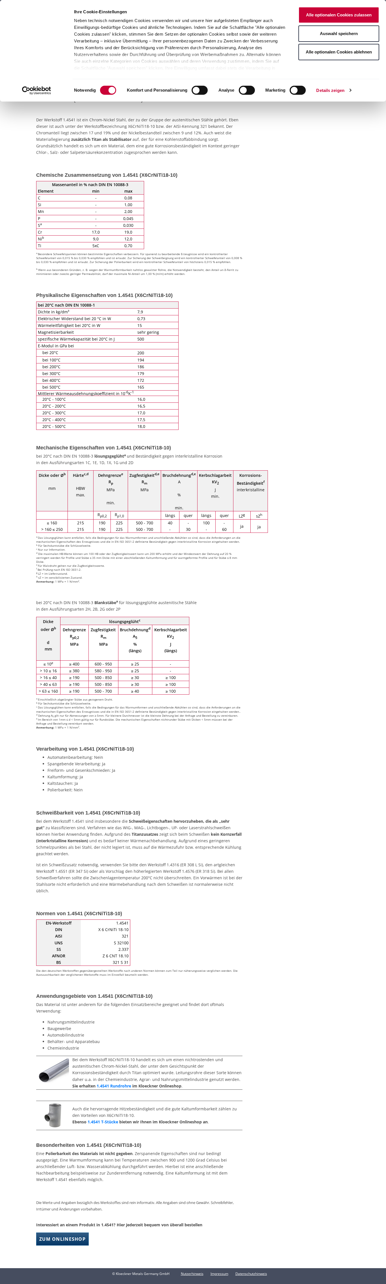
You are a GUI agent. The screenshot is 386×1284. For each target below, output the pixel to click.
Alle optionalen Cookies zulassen (339, 14)
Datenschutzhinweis (251, 1273)
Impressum (219, 1273)
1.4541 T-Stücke (103, 1121)
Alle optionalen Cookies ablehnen (339, 51)
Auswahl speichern (339, 33)
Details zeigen (330, 90)
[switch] (200, 90)
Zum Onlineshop (62, 1239)
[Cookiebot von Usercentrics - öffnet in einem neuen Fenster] (36, 90)
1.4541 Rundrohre (114, 1086)
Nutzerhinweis (192, 1273)
